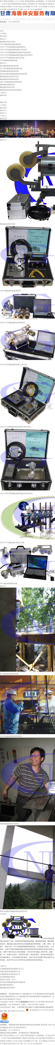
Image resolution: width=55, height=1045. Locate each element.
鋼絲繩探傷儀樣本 (7, 985)
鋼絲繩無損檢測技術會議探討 (11, 90)
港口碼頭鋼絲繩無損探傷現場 (11, 68)
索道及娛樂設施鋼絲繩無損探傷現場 (13, 74)
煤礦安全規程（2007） (8, 980)
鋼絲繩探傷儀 (24, 1025)
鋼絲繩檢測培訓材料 (7, 988)
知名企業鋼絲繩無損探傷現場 (11, 82)
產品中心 (3, 39)
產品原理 (3, 36)
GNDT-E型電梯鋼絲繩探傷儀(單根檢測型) (15, 52)
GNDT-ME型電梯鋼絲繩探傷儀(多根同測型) (16, 55)
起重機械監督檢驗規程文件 (10, 974)
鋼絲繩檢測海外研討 (7, 87)
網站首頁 (3, 102)
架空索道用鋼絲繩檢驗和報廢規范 (12, 982)
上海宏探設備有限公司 (26, 1002)
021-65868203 (14, 22)
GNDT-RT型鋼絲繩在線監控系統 (12, 58)
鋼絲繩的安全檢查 (14, 999)
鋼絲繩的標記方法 (12, 996)
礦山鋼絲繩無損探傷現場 (9, 66)
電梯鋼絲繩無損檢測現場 (9, 71)
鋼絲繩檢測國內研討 (7, 85)
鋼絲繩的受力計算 (29, 994)
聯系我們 (3, 95)
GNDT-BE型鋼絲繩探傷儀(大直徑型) (13, 50)
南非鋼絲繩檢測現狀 (7, 977)
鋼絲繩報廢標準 (36, 996)
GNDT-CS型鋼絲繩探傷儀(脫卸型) (13, 47)
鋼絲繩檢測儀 (14, 1025)
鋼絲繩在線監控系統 (7, 42)
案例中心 (3, 63)
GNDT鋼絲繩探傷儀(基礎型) (10, 44)
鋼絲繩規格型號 (43, 994)
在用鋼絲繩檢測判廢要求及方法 (12, 969)
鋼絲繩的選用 (24, 996)
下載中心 (3, 93)
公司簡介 (3, 34)
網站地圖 (3, 1011)
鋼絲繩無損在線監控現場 (9, 76)
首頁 (1, 31)
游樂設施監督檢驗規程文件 (10, 971)
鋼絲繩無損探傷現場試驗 (9, 79)
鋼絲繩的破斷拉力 (15, 994)
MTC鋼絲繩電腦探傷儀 (8, 60)
